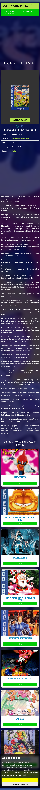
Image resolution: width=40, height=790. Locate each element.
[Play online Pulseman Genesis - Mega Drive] (20, 462)
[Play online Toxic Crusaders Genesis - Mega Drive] (20, 743)
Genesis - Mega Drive (24, 11)
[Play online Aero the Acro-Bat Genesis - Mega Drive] (20, 663)
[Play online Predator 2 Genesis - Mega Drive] (20, 542)
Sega (12, 11)
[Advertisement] (20, 37)
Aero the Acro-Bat (20, 678)
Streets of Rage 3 (20, 638)
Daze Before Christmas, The (20, 599)
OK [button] (20, 780)
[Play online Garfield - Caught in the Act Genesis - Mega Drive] (20, 502)
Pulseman (20, 477)
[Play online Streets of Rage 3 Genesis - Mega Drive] (20, 623)
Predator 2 (20, 558)
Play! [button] (20, 483)
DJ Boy (20, 719)
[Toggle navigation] (34, 6)
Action (14, 151)
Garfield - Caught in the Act (20, 519)
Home (5, 11)
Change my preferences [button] (20, 784)
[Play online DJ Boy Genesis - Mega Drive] (20, 703)
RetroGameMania (15, 6)
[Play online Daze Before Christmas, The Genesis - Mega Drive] (20, 582)
